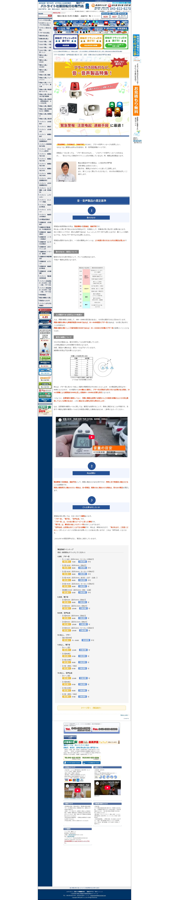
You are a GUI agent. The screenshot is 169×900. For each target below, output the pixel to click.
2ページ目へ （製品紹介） (91, 708)
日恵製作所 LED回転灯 (45, 223)
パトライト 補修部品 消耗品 (45, 205)
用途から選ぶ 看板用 (45, 106)
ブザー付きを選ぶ (44, 32)
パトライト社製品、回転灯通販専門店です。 (101, 3)
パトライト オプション (45, 210)
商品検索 (40, 13)
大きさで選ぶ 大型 (45, 41)
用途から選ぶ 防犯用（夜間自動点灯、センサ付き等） (45, 101)
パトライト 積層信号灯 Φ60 (45, 164)
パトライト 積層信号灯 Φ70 (45, 169)
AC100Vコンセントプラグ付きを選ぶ (45, 24)
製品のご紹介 (74, 51)
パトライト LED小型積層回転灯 (45, 140)
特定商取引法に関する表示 (92, 887)
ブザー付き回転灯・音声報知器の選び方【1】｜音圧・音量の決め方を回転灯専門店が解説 (100, 51)
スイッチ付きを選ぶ (45, 20)
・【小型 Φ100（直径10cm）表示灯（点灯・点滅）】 (79, 579)
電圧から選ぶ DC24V (44, 61)
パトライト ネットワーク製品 (45, 201)
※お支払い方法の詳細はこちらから (72, 798)
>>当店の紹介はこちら (101, 1)
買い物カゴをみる (79, 11)
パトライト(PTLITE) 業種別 (45, 304)
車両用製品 (42, 294)
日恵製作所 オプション (45, 262)
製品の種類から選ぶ (45, 297)
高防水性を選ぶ (44, 35)
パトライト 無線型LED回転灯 (45, 215)
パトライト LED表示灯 (45, 130)
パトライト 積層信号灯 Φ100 (45, 174)
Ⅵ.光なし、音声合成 (65, 673)
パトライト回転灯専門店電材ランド (61, 51)
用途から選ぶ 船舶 (44, 75)
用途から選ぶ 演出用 (45, 118)
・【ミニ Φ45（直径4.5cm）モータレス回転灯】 (77, 560)
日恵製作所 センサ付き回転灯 (45, 243)
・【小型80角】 (74, 655)
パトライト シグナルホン (45, 196)
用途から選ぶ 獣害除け (45, 115)
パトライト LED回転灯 (45, 122)
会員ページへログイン (91, 11)
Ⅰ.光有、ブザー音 (64, 556)
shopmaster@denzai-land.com (98, 895)
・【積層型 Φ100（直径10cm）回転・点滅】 (76, 591)
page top (127, 718)
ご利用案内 (102, 11)
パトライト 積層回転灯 (45, 135)
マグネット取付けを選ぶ (45, 29)
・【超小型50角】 (77, 639)
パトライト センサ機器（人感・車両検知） (45, 190)
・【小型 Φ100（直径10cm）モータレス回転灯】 (77, 573)
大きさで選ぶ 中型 (45, 44)
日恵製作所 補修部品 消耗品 (45, 267)
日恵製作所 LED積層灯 (45, 272)
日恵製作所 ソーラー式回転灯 (45, 238)
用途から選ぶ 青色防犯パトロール (45, 90)
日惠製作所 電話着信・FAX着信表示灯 (45, 228)
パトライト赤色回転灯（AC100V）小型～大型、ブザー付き (45, 283)
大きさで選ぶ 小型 (45, 47)
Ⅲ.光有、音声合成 (64, 613)
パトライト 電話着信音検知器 (45, 277)
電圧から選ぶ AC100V (44, 66)
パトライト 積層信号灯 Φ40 (45, 155)
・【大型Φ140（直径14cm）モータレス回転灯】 (77, 629)
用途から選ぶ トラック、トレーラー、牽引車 (45, 84)
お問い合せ (109, 11)
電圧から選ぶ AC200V (44, 71)
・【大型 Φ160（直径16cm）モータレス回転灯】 (77, 585)
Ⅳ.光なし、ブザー (64, 635)
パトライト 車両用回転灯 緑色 (45, 145)
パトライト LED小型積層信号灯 (45, 179)
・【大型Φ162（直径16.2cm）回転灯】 (75, 607)
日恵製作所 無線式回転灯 (45, 233)
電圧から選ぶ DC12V (44, 56)
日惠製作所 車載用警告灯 (45, 257)
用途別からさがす (44, 300)
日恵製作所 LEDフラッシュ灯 (45, 248)
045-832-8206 (70, 836)
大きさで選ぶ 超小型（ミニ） (45, 51)
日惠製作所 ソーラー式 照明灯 (45, 252)
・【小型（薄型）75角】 (74, 667)
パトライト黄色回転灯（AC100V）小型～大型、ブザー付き (45, 290)
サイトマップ (126, 11)
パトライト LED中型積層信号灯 (45, 184)
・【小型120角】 (74, 661)
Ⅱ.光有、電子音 (63, 597)
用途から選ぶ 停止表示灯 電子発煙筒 (45, 95)
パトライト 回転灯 (45, 126)
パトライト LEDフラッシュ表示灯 (45, 150)
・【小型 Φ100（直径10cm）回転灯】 (75, 567)
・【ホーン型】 (75, 649)
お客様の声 (117, 11)
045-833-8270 (72, 834)
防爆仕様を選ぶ (44, 38)
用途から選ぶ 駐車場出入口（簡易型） (45, 110)
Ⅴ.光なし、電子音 (64, 645)
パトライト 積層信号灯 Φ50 (45, 160)
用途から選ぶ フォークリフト (45, 78)
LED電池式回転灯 (44, 219)
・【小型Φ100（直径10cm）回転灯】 (74, 601)
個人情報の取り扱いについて (77, 887)
